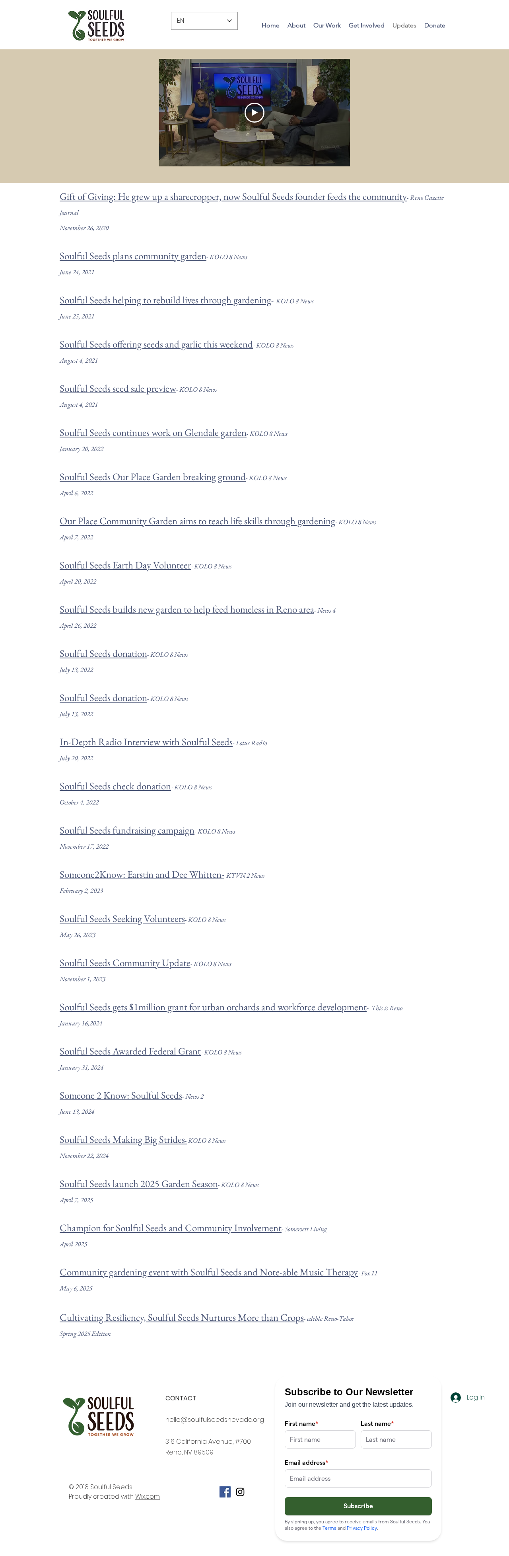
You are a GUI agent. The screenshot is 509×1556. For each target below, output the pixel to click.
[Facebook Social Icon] (225, 1491)
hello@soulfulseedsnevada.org (214, 1419)
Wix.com (147, 1496)
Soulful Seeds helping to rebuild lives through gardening (165, 299)
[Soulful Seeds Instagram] (240, 1491)
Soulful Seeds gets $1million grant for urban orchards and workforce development (213, 1006)
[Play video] (254, 113)
